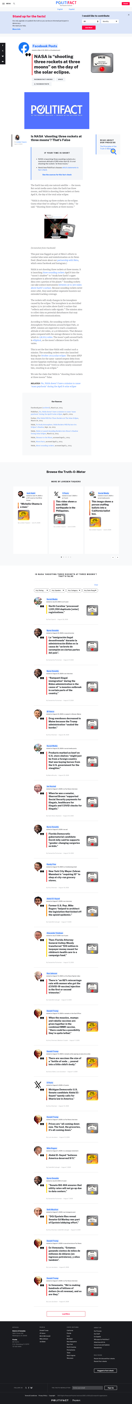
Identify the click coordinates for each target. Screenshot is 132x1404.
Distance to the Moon (44, 437)
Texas (68, 1352)
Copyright (52, 1395)
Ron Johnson (52, 973)
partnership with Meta (67, 260)
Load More (66, 1314)
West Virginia (71, 1355)
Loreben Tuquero (21, 142)
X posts (65, 493)
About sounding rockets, (45, 446)
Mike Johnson (44, 1339)
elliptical (37, 340)
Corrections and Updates (102, 1345)
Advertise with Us (99, 1342)
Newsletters (98, 1347)
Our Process (97, 1331)
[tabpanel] (30, 520)
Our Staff (97, 1334)
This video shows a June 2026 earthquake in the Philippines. (66, 506)
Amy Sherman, (52, 1040)
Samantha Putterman (55, 660)
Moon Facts (40, 442)
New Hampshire (72, 1341)
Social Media (103, 493)
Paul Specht (52, 619)
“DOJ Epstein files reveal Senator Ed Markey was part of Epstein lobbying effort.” (64, 1219)
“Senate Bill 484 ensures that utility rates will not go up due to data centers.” (65, 1188)
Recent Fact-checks (100, 1361)
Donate (125, 3)
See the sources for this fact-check (57, 175)
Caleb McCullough (54, 922)
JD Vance (50, 711)
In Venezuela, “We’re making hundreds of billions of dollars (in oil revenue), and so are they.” (65, 1290)
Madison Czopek (62, 1040)
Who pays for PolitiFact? (101, 1339)
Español (72, 9)
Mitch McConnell (45, 1336)
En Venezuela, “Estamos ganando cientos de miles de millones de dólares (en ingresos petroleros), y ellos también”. (64, 1253)
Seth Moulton (52, 1209)
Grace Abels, (52, 1071)
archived (46, 408)
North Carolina (71, 1347)
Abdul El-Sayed (53, 899)
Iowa (68, 1336)
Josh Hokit (31, 493)
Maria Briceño (52, 775)
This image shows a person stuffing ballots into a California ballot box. (102, 507)
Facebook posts (45, 46)
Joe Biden (43, 1341)
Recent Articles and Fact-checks (104, 1358)
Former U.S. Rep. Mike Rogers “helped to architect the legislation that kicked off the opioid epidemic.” (65, 910)
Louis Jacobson (61, 1071)
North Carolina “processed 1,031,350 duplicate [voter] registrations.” (64, 609)
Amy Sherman (52, 735)
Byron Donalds (53, 630)
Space (60, 79)
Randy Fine (51, 864)
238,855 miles (45, 337)
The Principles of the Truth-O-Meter (108, 147)
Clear (96, 585)
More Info (16, 29)
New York (70, 1344)
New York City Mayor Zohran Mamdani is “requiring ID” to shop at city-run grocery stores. (64, 876)
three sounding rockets (54, 272)
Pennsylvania (71, 1350)
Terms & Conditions (31, 1395)
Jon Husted (51, 786)
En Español (97, 1336)
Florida (69, 1333)
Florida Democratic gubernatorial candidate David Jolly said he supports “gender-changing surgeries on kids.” (64, 839)
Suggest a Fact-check (105, 1371)
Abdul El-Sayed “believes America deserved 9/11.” (63, 1157)
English (60, 9)
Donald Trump (52, 1011)
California (70, 1330)
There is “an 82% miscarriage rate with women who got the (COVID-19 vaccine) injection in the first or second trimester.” (65, 986)
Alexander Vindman (55, 933)
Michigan (70, 1339)
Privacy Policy (43, 1395)
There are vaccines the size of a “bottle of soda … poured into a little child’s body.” (65, 1061)
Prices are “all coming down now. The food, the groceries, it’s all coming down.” (64, 1126)
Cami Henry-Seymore (54, 816)
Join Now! (88, 28)
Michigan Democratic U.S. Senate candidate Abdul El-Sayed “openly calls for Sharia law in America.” (64, 1094)
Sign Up (111, 1388)
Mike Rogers (52, 1148)
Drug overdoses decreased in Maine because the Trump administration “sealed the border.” (65, 723)
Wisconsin (70, 1358)
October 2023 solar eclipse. (53, 355)
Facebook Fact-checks (43, 79)
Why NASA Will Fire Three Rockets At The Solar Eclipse (57, 418)
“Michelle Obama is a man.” (31, 505)
